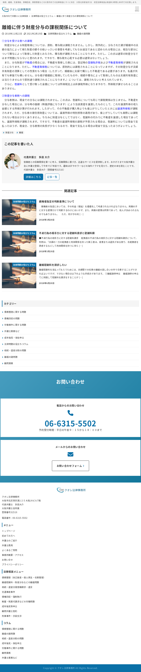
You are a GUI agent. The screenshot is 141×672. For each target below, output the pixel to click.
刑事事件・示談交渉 (11, 616)
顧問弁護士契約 (9, 611)
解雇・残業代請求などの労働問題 (18, 601)
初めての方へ (8, 535)
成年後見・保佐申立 (14, 337)
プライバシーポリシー (13, 564)
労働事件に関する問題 (15, 324)
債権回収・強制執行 (11, 596)
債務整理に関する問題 (15, 311)
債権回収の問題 (12, 318)
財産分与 (9, 132)
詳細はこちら (33, 176)
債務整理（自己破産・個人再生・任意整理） (24, 577)
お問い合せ (7, 559)
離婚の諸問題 (83, 33)
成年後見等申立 (9, 606)
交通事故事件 (8, 591)
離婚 (21, 132)
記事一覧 (52, 176)
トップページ (8, 531)
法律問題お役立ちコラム (60, 33)
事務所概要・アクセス (13, 555)
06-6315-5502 (70, 423)
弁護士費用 (7, 545)
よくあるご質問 (9, 550)
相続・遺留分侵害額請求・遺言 (17, 587)
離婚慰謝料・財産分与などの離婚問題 (20, 582)
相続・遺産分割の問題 (15, 350)
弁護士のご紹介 (9, 540)
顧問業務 (8, 363)
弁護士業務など (12, 331)
